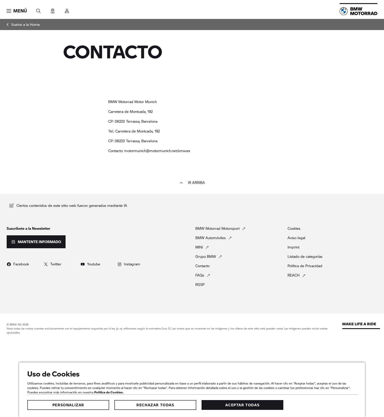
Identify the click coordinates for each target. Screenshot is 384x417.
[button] (17, 11)
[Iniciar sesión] (67, 9)
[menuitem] (23, 24)
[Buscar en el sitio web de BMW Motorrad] (38, 9)
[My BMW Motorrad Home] (358, 11)
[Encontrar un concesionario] (52, 9)
